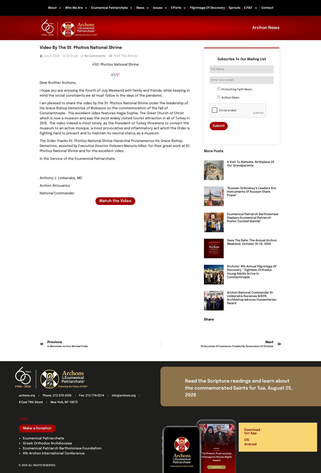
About (52, 7)
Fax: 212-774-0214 (91, 395)
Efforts (176, 7)
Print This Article (125, 56)
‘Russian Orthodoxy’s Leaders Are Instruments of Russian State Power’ (251, 192)
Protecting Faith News (236, 89)
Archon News (230, 97)
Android (250, 444)
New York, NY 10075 (64, 402)
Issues (157, 7)
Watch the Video (115, 201)
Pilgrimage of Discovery (207, 7)
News (140, 7)
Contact (267, 7)
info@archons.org (124, 395)
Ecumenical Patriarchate (109, 7)
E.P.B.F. (248, 7)
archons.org (27, 395)
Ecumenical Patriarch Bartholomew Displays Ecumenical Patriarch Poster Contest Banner (252, 218)
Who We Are (74, 7)
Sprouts (234, 7)
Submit (219, 126)
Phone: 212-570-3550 (57, 395)
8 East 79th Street (31, 402)
